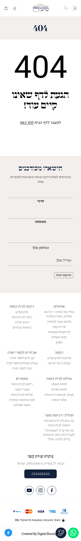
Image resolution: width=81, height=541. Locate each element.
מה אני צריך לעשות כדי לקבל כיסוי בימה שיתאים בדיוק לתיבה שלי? (59, 435)
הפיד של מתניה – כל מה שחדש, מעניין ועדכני (59, 314)
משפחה (40, 221)
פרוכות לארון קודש (59, 358)
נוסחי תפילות (22, 405)
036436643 (41, 474)
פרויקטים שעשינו (59, 332)
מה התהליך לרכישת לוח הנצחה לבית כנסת (59, 423)
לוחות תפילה (59, 389)
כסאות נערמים (22, 327)
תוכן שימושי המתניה (22, 400)
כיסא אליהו (22, 322)
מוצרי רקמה (22, 389)
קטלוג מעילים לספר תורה (22, 363)
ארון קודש (22, 312)
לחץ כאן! (27, 122)
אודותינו (59, 306)
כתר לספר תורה (22, 368)
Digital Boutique (49, 534)
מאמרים (22, 378)
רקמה (59, 352)
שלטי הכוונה (59, 400)
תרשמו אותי (63, 275)
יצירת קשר (59, 326)
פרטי (40, 201)
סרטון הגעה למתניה (59, 321)
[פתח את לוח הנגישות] (8, 533)
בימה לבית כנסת (22, 317)
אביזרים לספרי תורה (22, 352)
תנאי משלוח (59, 337)
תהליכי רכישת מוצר (59, 415)
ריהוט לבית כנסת (22, 306)
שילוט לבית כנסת (59, 378)
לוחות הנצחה (59, 384)
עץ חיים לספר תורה (22, 358)
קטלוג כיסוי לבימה (59, 363)
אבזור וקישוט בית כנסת (59, 394)
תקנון (59, 342)
